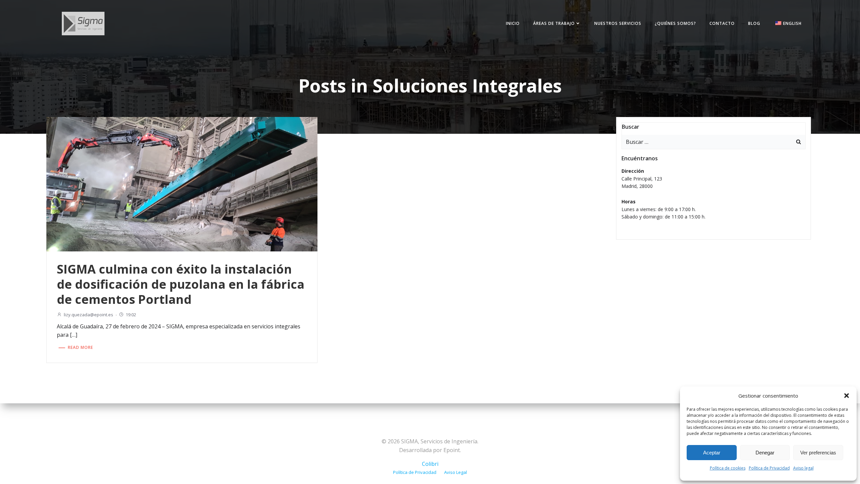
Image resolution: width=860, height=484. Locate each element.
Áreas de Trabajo (554, 23)
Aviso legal (803, 468)
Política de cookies (727, 468)
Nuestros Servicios (617, 23)
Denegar (765, 452)
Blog (754, 23)
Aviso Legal (455, 472)
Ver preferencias (818, 452)
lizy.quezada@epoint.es (88, 315)
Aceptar (711, 452)
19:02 (131, 315)
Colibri (430, 464)
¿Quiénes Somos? (675, 23)
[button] (846, 395)
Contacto (722, 23)
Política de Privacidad (769, 468)
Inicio (513, 23)
